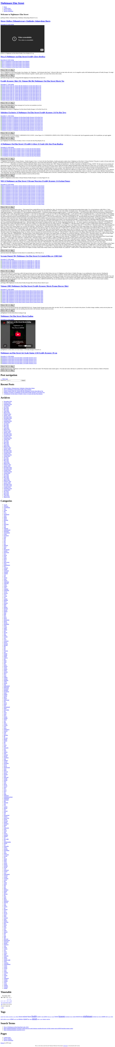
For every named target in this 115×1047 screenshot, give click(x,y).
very (5, 950)
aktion (5, 518)
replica (5, 847)
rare (5, 837)
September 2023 (8, 421)
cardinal (6, 573)
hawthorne (6, 691)
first (5, 648)
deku (5, 606)
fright (5, 662)
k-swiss (5, 725)
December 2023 (8, 417)
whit (5, 977)
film (5, 646)
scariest (5, 871)
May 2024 (6, 410)
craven (5, 591)
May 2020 (6, 477)
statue (31, 1019)
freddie (5, 655)
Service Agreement (8, 11)
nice (5, 792)
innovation (6, 710)
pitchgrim (6, 823)
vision (5, 961)
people (5, 819)
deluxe (17, 1016)
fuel (5, 663)
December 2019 (8, 484)
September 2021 (8, 454)
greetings (6, 680)
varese (5, 947)
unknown (6, 944)
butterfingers (7, 565)
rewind (5, 856)
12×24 (5, 504)
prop (112, 1016)
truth (5, 936)
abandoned (6, 514)
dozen (5, 618)
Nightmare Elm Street (12, 3)
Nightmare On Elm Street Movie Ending (17, 316)
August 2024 (7, 405)
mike (5, 776)
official (5, 808)
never (5, 790)
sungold (6, 918)
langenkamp (67, 1016)
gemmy (5, 669)
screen (5, 880)
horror (5, 702)
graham (5, 679)
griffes (5, 681)
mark (5, 753)
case (5, 575)
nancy (5, 787)
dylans (5, 627)
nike (5, 801)
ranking (6, 836)
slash (5, 896)
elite (5, 634)
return (5, 853)
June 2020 (6, 476)
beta (5, 544)
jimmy (5, 719)
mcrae (5, 764)
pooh (5, 829)
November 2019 (8, 485)
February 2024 (7, 414)
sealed (5, 882)
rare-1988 (6, 839)
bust (4, 1016)
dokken (5, 611)
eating (5, 628)
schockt (6, 875)
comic (5, 584)
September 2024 (8, 404)
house (5, 704)
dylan (5, 625)
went (5, 974)
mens (5, 769)
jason (5, 714)
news (5, 791)
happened (6, 688)
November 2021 (8, 452)
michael (6, 774)
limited (5, 740)
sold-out (6, 902)
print (5, 832)
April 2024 (6, 411)
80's (5, 511)
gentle (5, 670)
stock (5, 915)
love (5, 749)
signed (5, 891)
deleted (5, 607)
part (97, 1016)
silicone (6, 894)
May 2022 (6, 443)
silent (5, 892)
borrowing (6, 552)
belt (5, 541)
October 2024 (7, 402)
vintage (5, 958)
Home (5, 7)
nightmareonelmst (8, 797)
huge (5, 705)
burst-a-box (6, 562)
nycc (5, 805)
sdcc (5, 881)
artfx (5, 525)
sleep (5, 898)
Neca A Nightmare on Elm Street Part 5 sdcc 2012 (16, 1027)
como (5, 587)
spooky (5, 906)
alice (5, 523)
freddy (5, 656)
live (5, 743)
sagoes (5, 863)
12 (3, 1002)
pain (5, 812)
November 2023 (8, 418)
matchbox (6, 757)
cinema (5, 580)
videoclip (6, 955)
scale (5, 868)
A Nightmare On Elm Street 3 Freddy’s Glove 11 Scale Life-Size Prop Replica (32, 144)
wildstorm (6, 978)
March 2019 (7, 497)
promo (109, 1016)
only (5, 809)
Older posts (4, 379)
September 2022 (8, 438)
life (4, 736)
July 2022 (6, 440)
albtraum (6, 520)
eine (5, 631)
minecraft (6, 777)
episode (6, 636)
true (5, 934)
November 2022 (8, 435)
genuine (6, 672)
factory (5, 642)
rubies (5, 861)
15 (7, 1002)
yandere (6, 985)
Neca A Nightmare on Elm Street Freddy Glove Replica (23, 57)
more (5, 781)
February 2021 (7, 464)
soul (5, 903)
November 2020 (8, 469)
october (5, 807)
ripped (5, 859)
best (5, 542)
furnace (5, 666)
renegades (6, 846)
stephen (6, 909)
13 (4, 1002)
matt (5, 759)
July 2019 (6, 491)
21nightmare (7, 507)
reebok (5, 843)
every (5, 639)
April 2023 (6, 428)
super (5, 919)
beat (5, 539)
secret (5, 884)
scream (5, 877)
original (6, 811)
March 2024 (7, 412)
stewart (5, 913)
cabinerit (6, 568)
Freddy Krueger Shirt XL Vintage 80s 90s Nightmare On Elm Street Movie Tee (32, 81)
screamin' (6, 878)
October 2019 (7, 487)
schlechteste (7, 874)
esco (5, 638)
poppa (5, 830)
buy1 (5, 566)
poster (103, 1016)
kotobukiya (6, 729)
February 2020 (7, 481)
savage (5, 867)
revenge (8, 1019)
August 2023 (7, 422)
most (5, 783)
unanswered (7, 940)
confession (6, 590)
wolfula (6, 981)
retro (5, 851)
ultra (5, 937)
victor (5, 951)
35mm (5, 510)
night (5, 794)
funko (5, 665)
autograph (6, 531)
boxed (5, 555)
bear (5, 538)
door (5, 615)
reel (5, 844)
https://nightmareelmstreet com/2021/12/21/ (14, 1030)
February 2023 (7, 431)
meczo (5, 766)
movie (5, 784)
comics (5, 586)
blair (5, 548)
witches (6, 979)
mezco (5, 773)
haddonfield (7, 686)
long (5, 746)
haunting (6, 690)
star (4, 908)
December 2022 (8, 433)
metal (5, 770)
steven (5, 912)
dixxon (5, 610)
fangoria (6, 643)
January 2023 (7, 432)
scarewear (6, 870)
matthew (6, 760)
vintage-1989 (7, 960)
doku (5, 613)
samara (5, 864)
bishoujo (6, 545)
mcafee (5, 762)
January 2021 (7, 466)
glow (5, 674)
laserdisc (6, 735)
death (5, 604)
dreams (5, 622)
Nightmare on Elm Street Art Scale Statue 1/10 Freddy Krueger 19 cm (29, 353)
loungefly (6, 747)
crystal (5, 596)
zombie (5, 988)
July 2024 (6, 407)
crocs (5, 594)
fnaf (5, 652)
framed (5, 653)
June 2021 (6, 459)
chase (5, 579)
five (5, 649)
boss (5, 554)
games (5, 667)
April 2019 (6, 495)
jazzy (5, 715)
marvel (5, 756)
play (5, 826)
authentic (6, 528)
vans (5, 946)
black (5, 546)
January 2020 (7, 483)
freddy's (6, 658)
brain (5, 556)
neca (5, 788)
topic (5, 926)
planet (5, 825)
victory (5, 953)
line (5, 742)
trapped (5, 932)
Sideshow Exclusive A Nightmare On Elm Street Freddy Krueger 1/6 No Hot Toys (33, 113)
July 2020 (6, 474)
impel (5, 708)
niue (5, 804)
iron (5, 711)
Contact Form (7, 8)
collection (6, 583)
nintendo (6, 802)
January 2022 (7, 449)
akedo (5, 517)
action (2, 1016)
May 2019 (6, 494)
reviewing (6, 854)
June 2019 (6, 492)
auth (5, 527)
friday (5, 660)
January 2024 (7, 415)
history (5, 698)
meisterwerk (7, 767)
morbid (5, 780)
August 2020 (7, 473)
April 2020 (6, 478)
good (5, 676)
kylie (5, 732)
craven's (6, 593)
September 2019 (8, 488)
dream (5, 621)
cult (5, 597)
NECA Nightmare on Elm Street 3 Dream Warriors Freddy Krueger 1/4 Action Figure (35, 181)
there (5, 923)
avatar (5, 534)
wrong (5, 984)
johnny (5, 724)
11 (1, 1002)
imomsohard (7, 707)
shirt (17, 1019)
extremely (6, 641)
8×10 (5, 513)
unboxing (6, 941)
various (5, 948)
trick (5, 933)
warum (5, 968)
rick (5, 857)
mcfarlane (6, 763)
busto (5, 563)
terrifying (6, 922)
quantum (6, 835)
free (5, 659)
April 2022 (6, 445)
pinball (5, 822)
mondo (5, 778)
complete (6, 589)
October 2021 (7, 453)
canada (5, 569)
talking (5, 920)
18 (1, 1004)
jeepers (5, 717)
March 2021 (7, 463)
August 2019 (7, 490)
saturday (6, 866)
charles (5, 577)
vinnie (5, 957)
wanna (5, 965)
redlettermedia (7, 842)
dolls (5, 614)
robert (5, 860)
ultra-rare (6, 939)
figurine (6, 645)
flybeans (6, 650)
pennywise (6, 818)
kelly (5, 726)
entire (5, 635)
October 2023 (7, 419)
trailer (5, 930)
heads (5, 693)
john (5, 722)
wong (5, 982)
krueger (6, 731)
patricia (5, 816)
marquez (6, 754)
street (5, 916)
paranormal (6, 815)
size (5, 895)
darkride (6, 600)
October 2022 (7, 436)
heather (5, 694)
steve (5, 911)
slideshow (6, 901)
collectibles (11, 1016)
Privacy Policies (8, 9)
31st (5, 509)
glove (5, 673)
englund (24, 1016)
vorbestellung (7, 964)
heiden (5, 695)
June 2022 (6, 442)
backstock (6, 535)
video (5, 954)
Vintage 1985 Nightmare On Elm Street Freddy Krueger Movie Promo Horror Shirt (34, 286)
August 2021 (7, 456)
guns (5, 684)
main (5, 750)
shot (5, 887)
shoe (5, 885)
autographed (7, 532)
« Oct (2, 1007)
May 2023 (6, 426)
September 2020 (8, 471)
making (5, 752)
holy (5, 701)
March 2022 (7, 446)
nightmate (6, 799)
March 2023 (7, 429)
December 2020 (8, 467)
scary (5, 873)
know (5, 728)
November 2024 (8, 401)
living (5, 745)
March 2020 (7, 480)
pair (5, 814)
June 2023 (6, 425)
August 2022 (7, 439)
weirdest (6, 972)
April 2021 (6, 462)
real (5, 840)
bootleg (5, 551)
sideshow (6, 889)
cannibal (6, 572)
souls (5, 905)
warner (5, 967)
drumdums (6, 624)
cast (5, 576)
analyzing (6, 524)
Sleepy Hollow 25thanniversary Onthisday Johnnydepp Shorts (25, 21)
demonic (6, 608)
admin (12, 24)
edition (5, 629)
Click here (65, 1045)
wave (5, 970)
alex (5, 521)
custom (5, 598)
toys (5, 929)
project (5, 833)
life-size (6, 738)
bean (5, 537)
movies (5, 785)
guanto (5, 683)
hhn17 (5, 697)
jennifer (6, 718)
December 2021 (8, 450)
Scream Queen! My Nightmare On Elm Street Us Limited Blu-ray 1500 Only (31, 256)
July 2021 (6, 457)
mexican (6, 771)
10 (11, 1001)
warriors (48, 1019)
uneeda (5, 943)
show (5, 888)
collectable (6, 582)
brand (5, 558)
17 (11, 1002)
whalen (5, 975)
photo (100, 1016)
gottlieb (5, 677)
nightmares (6, 798)
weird (5, 971)
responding (6, 850)
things (5, 925)
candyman (6, 570)
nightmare (6, 795)
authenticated (7, 530)
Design (2, 1043)
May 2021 (6, 460)
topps (5, 927)
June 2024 (6, 408)
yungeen (6, 986)
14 (6, 1002)
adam (5, 516)
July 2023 (6, 424)
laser (5, 733)
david (5, 601)
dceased (6, 603)
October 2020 (7, 470)
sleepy (5, 899)
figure (29, 1016)
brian (5, 561)
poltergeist (6, 828)
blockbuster (6, 549)
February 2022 (7, 447)
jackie (5, 712)
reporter (6, 849)
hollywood (6, 700)
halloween (6, 687)
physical (6, 821)
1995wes (6, 506)
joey (5, 721)
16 (9, 1002)
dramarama (6, 620)
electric (5, 632)
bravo (5, 559)
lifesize (5, 739)
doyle (5, 617)
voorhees (6, 963)
